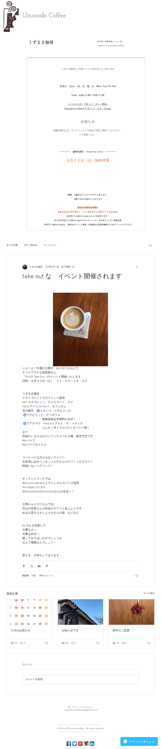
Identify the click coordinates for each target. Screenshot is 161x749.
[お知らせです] (80, 612)
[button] (150, 245)
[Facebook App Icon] (68, 743)
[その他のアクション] (137, 267)
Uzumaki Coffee (44, 15)
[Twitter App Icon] (74, 743)
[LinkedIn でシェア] (39, 565)
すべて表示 (148, 593)
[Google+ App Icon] (80, 743)
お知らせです (70, 630)
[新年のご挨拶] (131, 612)
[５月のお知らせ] (29, 612)
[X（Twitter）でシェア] (31, 565)
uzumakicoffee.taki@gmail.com (81, 710)
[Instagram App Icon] (86, 743)
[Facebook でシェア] (23, 565)
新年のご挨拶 (121, 630)
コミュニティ (50, 245)
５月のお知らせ (20, 630)
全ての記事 (12, 245)
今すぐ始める (30, 245)
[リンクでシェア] (46, 565)
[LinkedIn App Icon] (92, 743)
